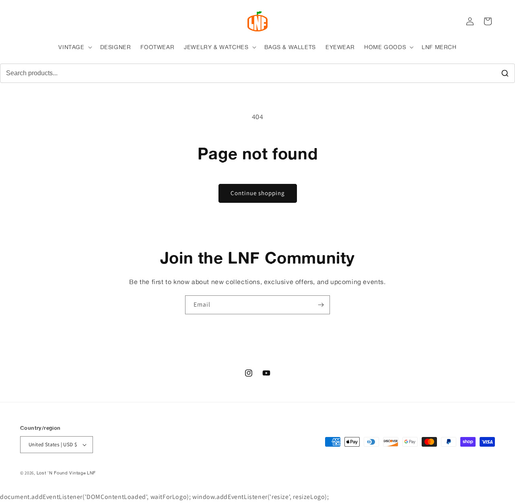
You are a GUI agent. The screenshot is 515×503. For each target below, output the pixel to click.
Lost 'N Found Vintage (61, 473)
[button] (74, 47)
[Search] (505, 73)
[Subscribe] (321, 304)
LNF (91, 473)
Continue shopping (258, 193)
